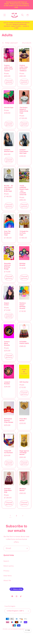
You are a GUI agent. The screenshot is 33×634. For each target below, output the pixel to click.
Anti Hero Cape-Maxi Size (8, 490)
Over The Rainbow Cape (7, 233)
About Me (7, 580)
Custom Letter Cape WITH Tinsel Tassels (8, 68)
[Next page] (22, 515)
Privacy (6, 571)
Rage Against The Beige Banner (24, 452)
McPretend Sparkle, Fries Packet (8, 420)
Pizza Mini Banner (23, 419)
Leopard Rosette (7, 382)
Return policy (9, 566)
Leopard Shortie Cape (8, 150)
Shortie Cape (8, 107)
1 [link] (10, 516)
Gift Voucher (24, 382)
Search (6, 561)
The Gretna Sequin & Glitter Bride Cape (24, 110)
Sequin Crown (6, 304)
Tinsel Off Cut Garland (8, 451)
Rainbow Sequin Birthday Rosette (23, 305)
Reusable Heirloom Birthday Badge (7, 266)
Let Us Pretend (13, 629)
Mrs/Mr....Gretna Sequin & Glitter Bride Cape (8, 188)
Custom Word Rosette (7, 343)
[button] (4, 15)
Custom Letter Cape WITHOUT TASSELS (24, 68)
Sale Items (8, 576)
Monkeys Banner (23, 489)
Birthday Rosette (23, 264)
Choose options (8, 82)
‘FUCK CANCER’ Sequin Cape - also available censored (24, 190)
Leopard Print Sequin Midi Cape (24, 151)
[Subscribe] (26, 548)
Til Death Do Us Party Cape (24, 233)
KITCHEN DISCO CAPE (24, 342)
